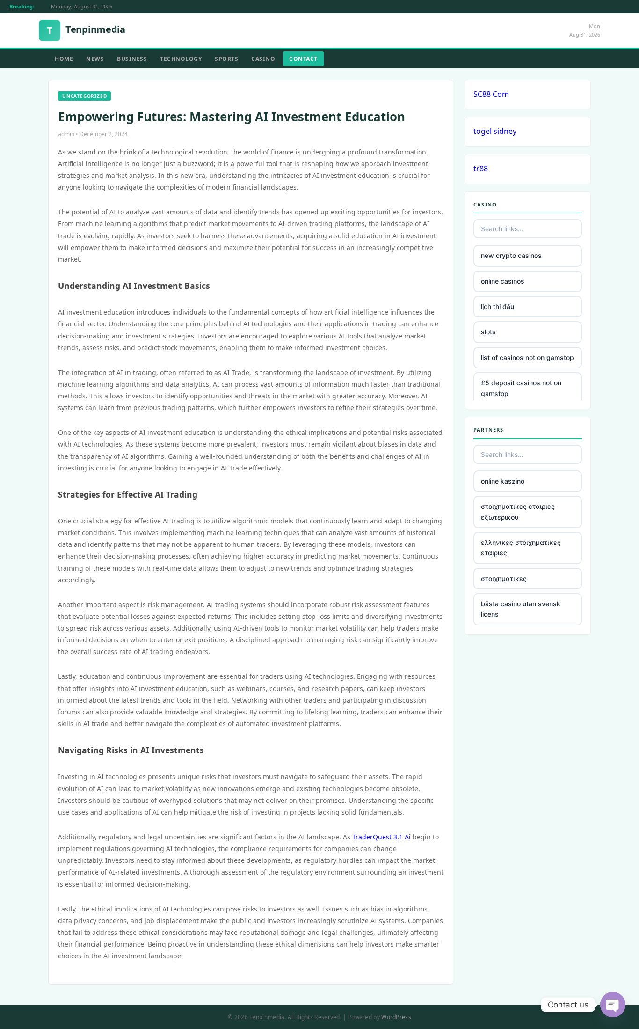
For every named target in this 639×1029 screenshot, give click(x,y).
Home (64, 59)
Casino (263, 59)
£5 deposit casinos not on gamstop (521, 388)
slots (488, 332)
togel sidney (494, 131)
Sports (226, 59)
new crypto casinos (511, 255)
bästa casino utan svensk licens (520, 609)
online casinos (502, 281)
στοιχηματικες (504, 578)
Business (132, 59)
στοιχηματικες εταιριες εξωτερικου (518, 511)
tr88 (480, 168)
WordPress (396, 1017)
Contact (303, 59)
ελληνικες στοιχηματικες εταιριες (521, 547)
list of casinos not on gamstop (527, 357)
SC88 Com (491, 94)
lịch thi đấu (497, 306)
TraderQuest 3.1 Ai (381, 836)
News (95, 59)
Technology (181, 59)
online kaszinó (502, 481)
